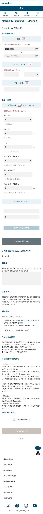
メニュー (40, 3)
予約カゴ (16, 15)
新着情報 (5, 15)
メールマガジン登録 (9, 476)
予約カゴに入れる (21, 431)
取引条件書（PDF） (9, 412)
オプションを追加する (21, 228)
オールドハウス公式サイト (25, 320)
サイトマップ (7, 492)
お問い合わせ (7, 470)
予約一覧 (27, 15)
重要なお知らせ (8, 459)
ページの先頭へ (38, 450)
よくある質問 (7, 465)
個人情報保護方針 (9, 481)
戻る (21, 438)
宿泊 (21, 8)
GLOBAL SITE (7, 498)
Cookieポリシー (8, 487)
